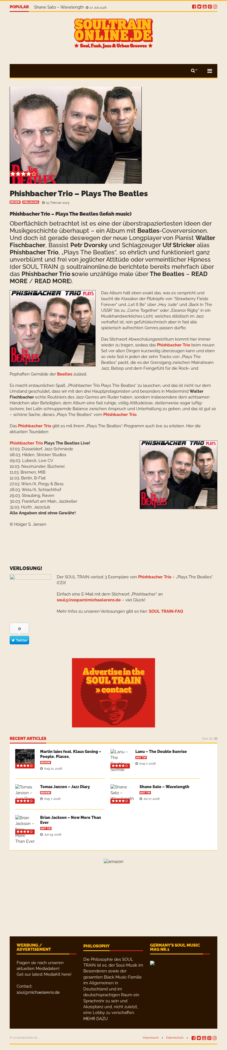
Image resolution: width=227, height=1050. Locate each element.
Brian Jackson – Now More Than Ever (70, 7)
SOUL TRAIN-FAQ (166, 611)
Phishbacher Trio (34, 252)
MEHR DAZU (95, 1018)
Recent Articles (28, 739)
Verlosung (30, 202)
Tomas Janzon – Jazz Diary (65, 787)
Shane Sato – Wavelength (164, 787)
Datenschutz (175, 1037)
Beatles (148, 230)
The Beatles (167, 273)
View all (207, 738)
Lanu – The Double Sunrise (161, 751)
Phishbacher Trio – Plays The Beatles (79, 193)
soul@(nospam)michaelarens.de (89, 599)
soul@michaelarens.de (38, 992)
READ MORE (52, 281)
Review (15, 202)
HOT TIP (141, 757)
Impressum (151, 1037)
